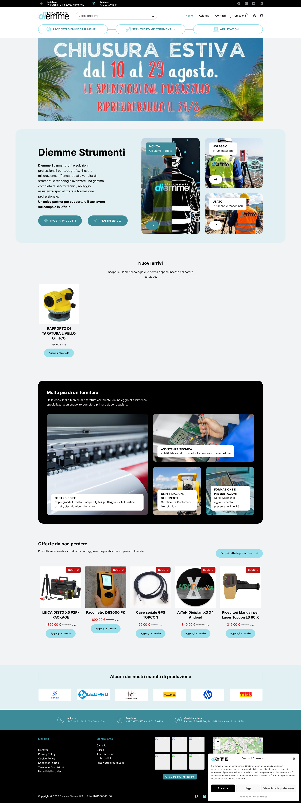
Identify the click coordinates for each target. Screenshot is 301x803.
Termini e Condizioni (51, 767)
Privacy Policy (260, 796)
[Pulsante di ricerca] (153, 15)
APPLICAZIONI (229, 29)
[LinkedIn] (261, 3)
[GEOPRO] (93, 694)
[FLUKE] (169, 695)
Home (189, 15)
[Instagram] (246, 3)
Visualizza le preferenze (278, 788)
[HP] (207, 695)
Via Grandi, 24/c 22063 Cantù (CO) (66, 4)
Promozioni (239, 15)
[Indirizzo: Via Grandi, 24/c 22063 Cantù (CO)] (41, 3)
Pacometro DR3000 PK (105, 612)
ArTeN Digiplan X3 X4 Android (195, 614)
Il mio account (105, 754)
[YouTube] (253, 3)
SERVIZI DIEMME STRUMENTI (152, 29)
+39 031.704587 (108, 4)
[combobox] (113, 16)
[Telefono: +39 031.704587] (94, 3)
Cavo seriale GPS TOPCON (150, 614)
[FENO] (246, 695)
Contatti (220, 15)
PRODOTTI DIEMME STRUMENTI (74, 29)
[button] (294, 758)
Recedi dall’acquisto (50, 771)
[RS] (131, 695)
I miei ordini (104, 758)
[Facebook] (238, 3)
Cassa (100, 749)
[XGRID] (54, 695)
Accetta (223, 788)
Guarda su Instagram (181, 776)
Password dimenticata (110, 762)
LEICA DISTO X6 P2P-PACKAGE (60, 614)
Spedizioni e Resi (49, 763)
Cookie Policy (245, 796)
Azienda (204, 15)
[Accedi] (254, 15)
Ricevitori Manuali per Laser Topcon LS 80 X (240, 614)
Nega (248, 788)
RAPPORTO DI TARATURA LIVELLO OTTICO (59, 333)
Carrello (101, 745)
